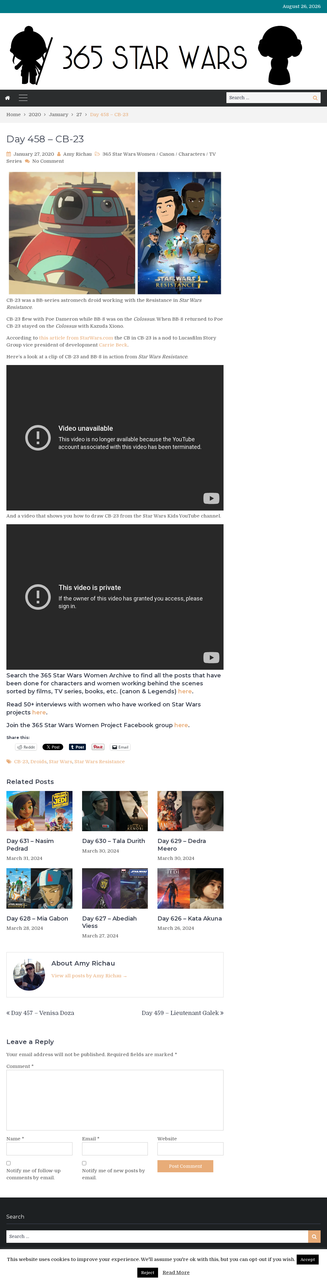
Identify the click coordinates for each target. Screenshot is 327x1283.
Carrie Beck (113, 345)
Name (15, 1139)
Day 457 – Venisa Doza (42, 1013)
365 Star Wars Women (129, 154)
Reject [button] (147, 1272)
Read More (176, 1272)
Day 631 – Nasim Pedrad (30, 845)
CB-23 (21, 762)
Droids (38, 762)
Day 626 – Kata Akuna (189, 918)
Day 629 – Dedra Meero (181, 845)
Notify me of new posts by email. (113, 1174)
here (185, 691)
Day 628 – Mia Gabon (37, 918)
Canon (166, 154)
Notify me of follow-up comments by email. (33, 1174)
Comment (20, 1066)
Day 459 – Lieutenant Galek (180, 1013)
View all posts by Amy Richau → (89, 976)
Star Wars (60, 762)
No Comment (48, 161)
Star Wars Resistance (99, 762)
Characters (192, 154)
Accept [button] (307, 1259)
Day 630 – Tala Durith (113, 841)
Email (91, 1139)
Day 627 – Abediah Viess (109, 922)
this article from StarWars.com (76, 338)
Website (167, 1139)
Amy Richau (77, 154)
